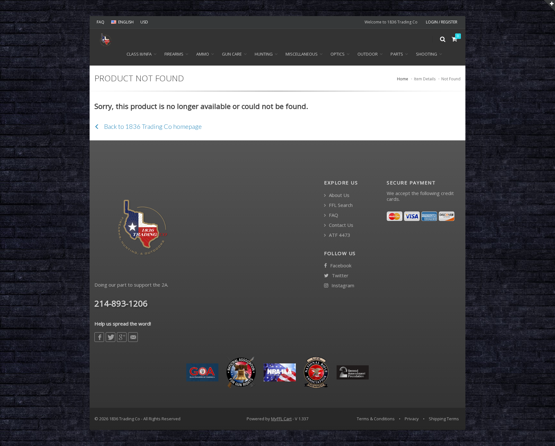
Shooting (426, 54)
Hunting (264, 54)
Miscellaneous (302, 54)
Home (402, 79)
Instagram (342, 285)
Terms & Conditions (376, 419)
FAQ (100, 22)
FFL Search (340, 205)
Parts (397, 54)
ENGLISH (126, 22)
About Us (338, 195)
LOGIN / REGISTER (441, 22)
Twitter (339, 275)
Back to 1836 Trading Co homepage (152, 126)
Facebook (340, 266)
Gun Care (232, 54)
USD (144, 22)
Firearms (173, 54)
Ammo (202, 54)
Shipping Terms (444, 419)
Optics (337, 54)
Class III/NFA (139, 54)
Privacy (412, 419)
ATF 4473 (339, 235)
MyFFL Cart (281, 419)
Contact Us (340, 225)
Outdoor (367, 54)
